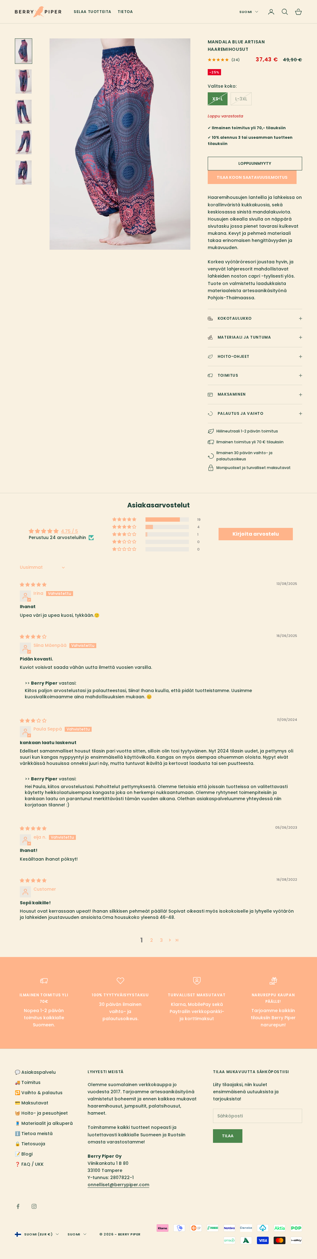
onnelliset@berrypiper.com (118, 1185)
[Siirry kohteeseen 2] (23, 81)
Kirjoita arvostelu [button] (255, 533)
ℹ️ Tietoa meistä (34, 1133)
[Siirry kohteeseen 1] (23, 51)
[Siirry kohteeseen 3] (23, 112)
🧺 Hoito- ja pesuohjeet (41, 1113)
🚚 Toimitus (28, 1082)
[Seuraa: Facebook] (18, 1206)
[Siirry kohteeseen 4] (23, 142)
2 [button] (151, 940)
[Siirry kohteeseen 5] (23, 172)
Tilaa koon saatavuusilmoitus (252, 177)
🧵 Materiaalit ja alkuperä (44, 1123)
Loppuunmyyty (254, 163)
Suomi (245, 11)
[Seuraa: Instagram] (34, 1206)
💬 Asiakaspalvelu (35, 1072)
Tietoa (125, 11)
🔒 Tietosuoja (30, 1144)
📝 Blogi (24, 1154)
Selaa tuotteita (92, 11)
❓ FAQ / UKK (29, 1164)
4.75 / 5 (69, 531)
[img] (33, 584)
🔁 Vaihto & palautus (39, 1093)
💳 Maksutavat (31, 1103)
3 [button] (161, 940)
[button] (124, 519)
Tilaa (227, 1136)
